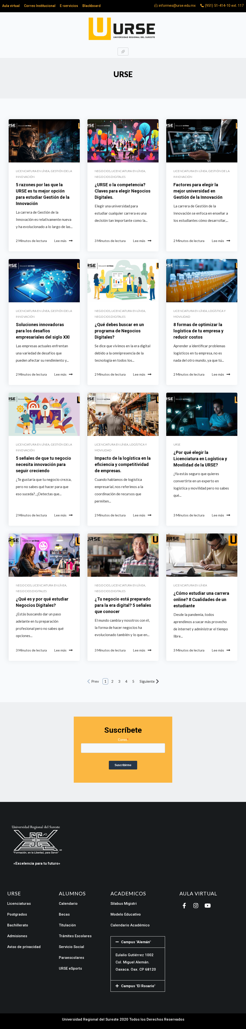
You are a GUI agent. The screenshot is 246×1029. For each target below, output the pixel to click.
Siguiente (147, 681)
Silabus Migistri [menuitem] (124, 903)
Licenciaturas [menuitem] (19, 903)
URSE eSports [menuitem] (70, 968)
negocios (102, 171)
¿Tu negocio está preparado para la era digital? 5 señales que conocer (123, 605)
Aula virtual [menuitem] (11, 6)
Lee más (60, 241)
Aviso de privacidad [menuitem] (24, 947)
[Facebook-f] (184, 905)
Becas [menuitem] (64, 914)
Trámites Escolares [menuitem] (75, 936)
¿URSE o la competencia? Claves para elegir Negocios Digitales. (122, 191)
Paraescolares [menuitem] (71, 957)
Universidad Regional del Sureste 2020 (95, 1019)
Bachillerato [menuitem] (17, 925)
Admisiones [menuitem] (17, 936)
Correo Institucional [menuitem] (39, 6)
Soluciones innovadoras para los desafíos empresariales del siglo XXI (43, 331)
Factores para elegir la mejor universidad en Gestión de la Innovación (197, 191)
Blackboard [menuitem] (91, 6)
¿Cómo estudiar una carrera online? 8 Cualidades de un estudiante (201, 599)
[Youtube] (207, 905)
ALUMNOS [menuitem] (72, 893)
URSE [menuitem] (14, 893)
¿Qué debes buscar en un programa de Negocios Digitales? (119, 331)
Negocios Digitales (110, 177)
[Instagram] (195, 905)
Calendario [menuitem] (68, 903)
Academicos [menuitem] (128, 893)
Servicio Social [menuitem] (71, 947)
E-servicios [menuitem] (69, 6)
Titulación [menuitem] (67, 925)
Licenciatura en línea (32, 171)
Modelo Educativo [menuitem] (126, 914)
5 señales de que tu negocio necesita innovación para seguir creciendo (43, 464)
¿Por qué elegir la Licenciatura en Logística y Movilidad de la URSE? (200, 458)
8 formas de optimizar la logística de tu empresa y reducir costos (198, 331)
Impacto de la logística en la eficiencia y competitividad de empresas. (123, 464)
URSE (177, 444)
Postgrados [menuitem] (17, 914)
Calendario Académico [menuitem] (130, 925)
